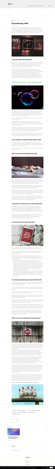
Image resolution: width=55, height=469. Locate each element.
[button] (35, 5)
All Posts (8, 14)
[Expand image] (27, 46)
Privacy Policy (34, 467)
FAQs (12, 14)
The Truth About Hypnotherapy (22, 412)
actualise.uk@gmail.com (27, 461)
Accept (51, 467)
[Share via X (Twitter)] (14, 419)
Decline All (47, 467)
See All (47, 426)
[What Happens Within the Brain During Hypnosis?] (13, 431)
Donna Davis (14, 410)
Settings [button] (43, 467)
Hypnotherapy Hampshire (16, 414)
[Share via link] (18, 419)
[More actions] (42, 20)
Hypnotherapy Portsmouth (32, 412)
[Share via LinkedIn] (16, 419)
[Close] (53, 467)
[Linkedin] (48, 5)
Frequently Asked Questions (36, 410)
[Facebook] (50, 5)
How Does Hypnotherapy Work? (22, 410)
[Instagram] (51, 5)
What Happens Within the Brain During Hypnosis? (13, 437)
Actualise (29, 410)
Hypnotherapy (14, 412)
